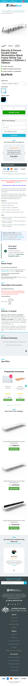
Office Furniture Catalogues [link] (14, 650)
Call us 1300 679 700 (15, 600)
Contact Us (18, 182)
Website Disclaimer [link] (14, 644)
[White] (3, 90)
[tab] (14, 165)
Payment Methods (9, 165)
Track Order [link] (14, 621)
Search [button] (14, 1)
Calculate (14, 135)
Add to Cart (14, 112)
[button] (14, 345)
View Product (7, 399)
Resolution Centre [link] (14, 624)
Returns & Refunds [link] (14, 660)
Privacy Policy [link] (14, 670)
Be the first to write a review (14, 345)
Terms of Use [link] (14, 667)
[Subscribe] (25, 582)
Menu (5, 1)
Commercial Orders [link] (14, 640)
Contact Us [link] (14, 634)
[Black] (3, 99)
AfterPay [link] (14, 627)
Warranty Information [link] (14, 664)
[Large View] (3, 45)
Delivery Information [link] (14, 657)
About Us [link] (14, 637)
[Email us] (8, 604)
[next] (26, 386)
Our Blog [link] (14, 647)
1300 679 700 (18, 237)
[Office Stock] (14, 5)
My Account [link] (14, 617)
